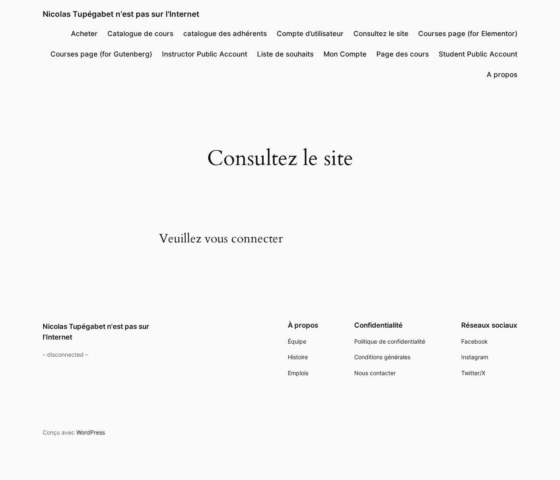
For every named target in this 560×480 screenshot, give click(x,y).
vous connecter (244, 239)
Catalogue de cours (140, 33)
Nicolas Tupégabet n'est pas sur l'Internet (121, 14)
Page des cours (402, 54)
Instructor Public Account (204, 54)
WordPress (90, 432)
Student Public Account (478, 54)
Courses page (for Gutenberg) (101, 54)
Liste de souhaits (285, 54)
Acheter (84, 33)
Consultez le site (380, 33)
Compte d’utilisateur (310, 33)
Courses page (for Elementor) (467, 33)
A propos (502, 74)
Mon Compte (345, 54)
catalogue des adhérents (225, 33)
